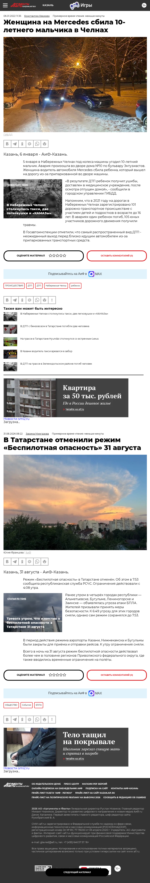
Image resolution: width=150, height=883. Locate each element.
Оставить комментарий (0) (117, 256)
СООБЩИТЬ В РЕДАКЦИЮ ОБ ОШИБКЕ (124, 797)
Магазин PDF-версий (94, 784)
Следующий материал (77, 872)
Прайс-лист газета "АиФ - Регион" (52, 793)
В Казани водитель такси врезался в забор (46, 351)
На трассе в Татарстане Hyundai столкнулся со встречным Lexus (59, 338)
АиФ (28, 552)
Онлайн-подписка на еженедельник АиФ (57, 788)
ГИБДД (8, 134)
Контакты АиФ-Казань (124, 788)
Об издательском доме (46, 784)
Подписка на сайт (97, 788)
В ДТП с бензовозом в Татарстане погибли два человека (54, 326)
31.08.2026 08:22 (13, 433)
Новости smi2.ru (16, 419)
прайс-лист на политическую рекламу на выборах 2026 (66, 797)
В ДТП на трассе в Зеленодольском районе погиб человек (56, 363)
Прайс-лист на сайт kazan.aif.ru (95, 793)
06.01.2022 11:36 (12, 15)
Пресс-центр (71, 784)
